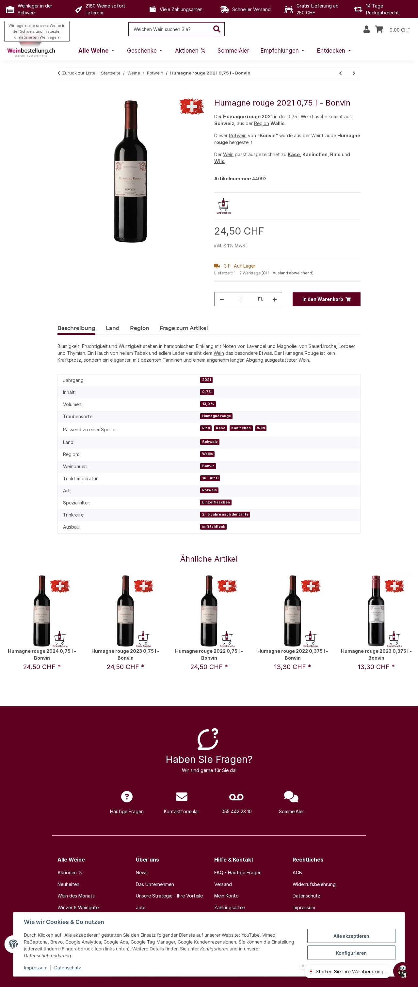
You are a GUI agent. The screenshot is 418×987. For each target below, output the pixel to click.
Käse (294, 154)
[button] (366, 29)
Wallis (207, 454)
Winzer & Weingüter (78, 907)
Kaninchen (241, 428)
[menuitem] (97, 51)
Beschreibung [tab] (76, 328)
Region (261, 123)
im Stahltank (213, 526)
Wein (228, 154)
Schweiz (210, 442)
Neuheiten (68, 884)
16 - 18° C (210, 478)
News (142, 872)
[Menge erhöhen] (274, 299)
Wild (219, 161)
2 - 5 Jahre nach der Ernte (225, 514)
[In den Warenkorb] (62, 94)
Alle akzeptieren (351, 936)
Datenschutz (67, 967)
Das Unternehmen (155, 884)
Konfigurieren (351, 953)
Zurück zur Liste (78, 72)
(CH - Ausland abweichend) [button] (288, 273)
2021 (206, 380)
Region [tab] (139, 328)
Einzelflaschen (216, 502)
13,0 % (208, 404)
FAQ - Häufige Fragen (238, 872)
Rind (206, 428)
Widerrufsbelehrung (314, 884)
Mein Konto (226, 895)
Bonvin (208, 466)
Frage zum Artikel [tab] (184, 328)
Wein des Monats (76, 895)
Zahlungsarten (229, 907)
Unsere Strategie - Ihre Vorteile (169, 895)
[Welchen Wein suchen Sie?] (217, 29)
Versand (223, 884)
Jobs (141, 907)
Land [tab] (113, 328)
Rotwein (238, 135)
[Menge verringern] (222, 299)
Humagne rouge (216, 416)
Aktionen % (70, 872)
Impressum (35, 967)
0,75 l (207, 392)
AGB (297, 872)
